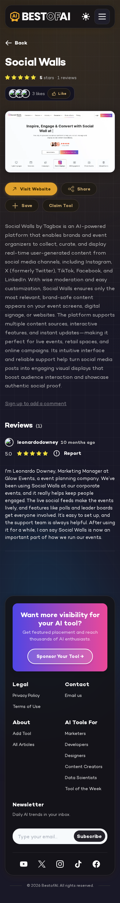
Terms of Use (27, 706)
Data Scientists (81, 777)
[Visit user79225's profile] (25, 93)
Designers (75, 755)
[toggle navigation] (102, 16)
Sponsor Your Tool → (60, 656)
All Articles (23, 744)
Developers (76, 744)
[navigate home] (40, 16)
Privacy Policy (26, 695)
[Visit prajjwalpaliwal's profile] (13, 93)
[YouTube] (23, 864)
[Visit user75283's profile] (19, 93)
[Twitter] (42, 864)
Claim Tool (61, 205)
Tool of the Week (83, 788)
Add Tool (22, 733)
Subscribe (89, 836)
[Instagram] (60, 864)
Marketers (75, 733)
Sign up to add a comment (35, 403)
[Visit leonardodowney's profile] (9, 442)
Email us (73, 695)
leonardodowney (37, 442)
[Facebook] (96, 864)
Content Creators (83, 766)
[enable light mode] (86, 16)
